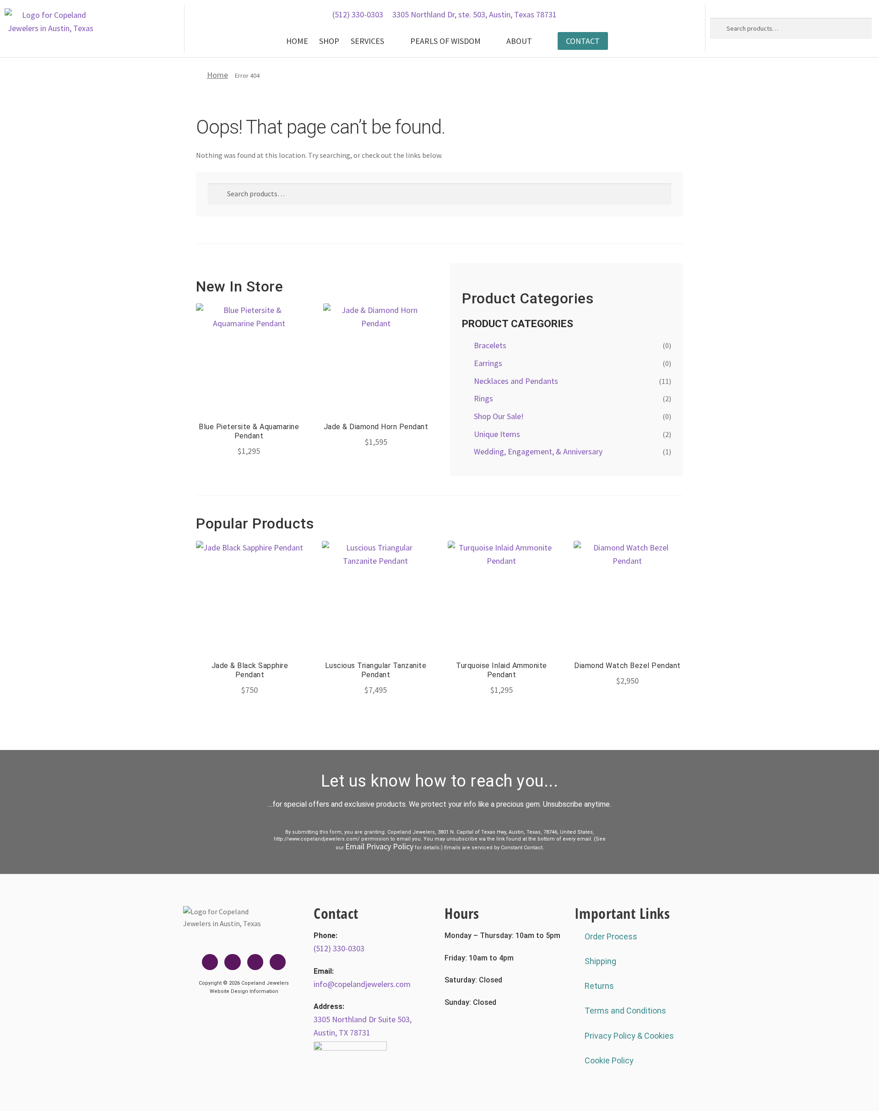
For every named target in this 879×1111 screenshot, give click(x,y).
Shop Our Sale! (499, 416)
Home (297, 41)
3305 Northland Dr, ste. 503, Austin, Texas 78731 (474, 14)
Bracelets (490, 345)
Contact (583, 41)
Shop (329, 41)
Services (367, 41)
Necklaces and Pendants (516, 381)
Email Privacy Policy (379, 846)
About (519, 41)
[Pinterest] (278, 962)
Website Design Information (244, 991)
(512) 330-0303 (357, 14)
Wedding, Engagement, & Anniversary (538, 451)
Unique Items (497, 434)
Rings (483, 398)
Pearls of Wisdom (445, 41)
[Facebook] (210, 962)
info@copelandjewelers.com (362, 984)
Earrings (488, 363)
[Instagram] (255, 962)
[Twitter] (232, 962)
